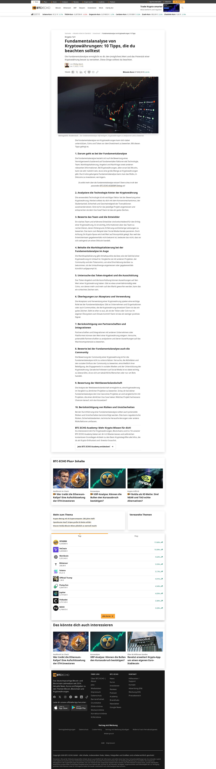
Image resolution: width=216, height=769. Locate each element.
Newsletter (114, 703)
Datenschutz (96, 695)
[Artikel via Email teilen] (93, 72)
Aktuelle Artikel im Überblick (82, 33)
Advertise (168, 2)
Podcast (113, 693)
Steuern (82, 8)
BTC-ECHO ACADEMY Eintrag (111, 185)
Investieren (92, 8)
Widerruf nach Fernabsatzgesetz (145, 729)
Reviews (113, 689)
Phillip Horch (78, 64)
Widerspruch (109, 733)
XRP (75, 8)
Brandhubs (114, 700)
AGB (102, 743)
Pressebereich (135, 695)
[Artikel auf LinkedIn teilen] (81, 72)
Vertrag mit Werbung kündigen (117, 729)
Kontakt (132, 685)
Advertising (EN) (135, 688)
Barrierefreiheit (97, 699)
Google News (115, 707)
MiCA (101, 8)
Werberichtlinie (97, 710)
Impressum (96, 692)
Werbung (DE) (135, 692)
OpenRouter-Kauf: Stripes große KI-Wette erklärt (72, 522)
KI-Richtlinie (96, 717)
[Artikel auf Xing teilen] (85, 72)
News (112, 678)
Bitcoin (58, 8)
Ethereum (67, 8)
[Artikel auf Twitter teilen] (77, 72)
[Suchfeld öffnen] (182, 8)
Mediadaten (96, 688)
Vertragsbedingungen (67, 729)
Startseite (68, 33)
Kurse (112, 682)
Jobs (92, 685)
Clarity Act (109, 8)
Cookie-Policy (97, 729)
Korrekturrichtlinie (99, 713)
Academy (114, 696)
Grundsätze (96, 703)
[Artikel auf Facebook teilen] (73, 72)
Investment (96, 33)
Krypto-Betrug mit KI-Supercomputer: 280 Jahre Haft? (74, 519)
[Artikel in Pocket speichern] (89, 72)
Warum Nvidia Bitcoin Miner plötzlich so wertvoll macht (75, 526)
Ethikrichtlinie (97, 706)
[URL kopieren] (97, 72)
